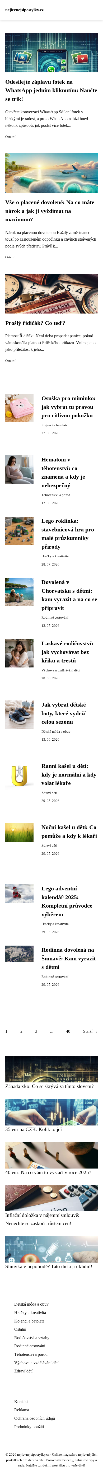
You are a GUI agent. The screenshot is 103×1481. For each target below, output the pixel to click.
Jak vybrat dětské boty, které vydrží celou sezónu (63, 713)
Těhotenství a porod (55, 495)
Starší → (90, 1031)
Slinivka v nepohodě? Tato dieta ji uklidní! (48, 1266)
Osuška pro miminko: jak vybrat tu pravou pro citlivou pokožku (68, 407)
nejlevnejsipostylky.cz (24, 10)
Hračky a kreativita (55, 556)
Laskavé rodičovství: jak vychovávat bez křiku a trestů (67, 652)
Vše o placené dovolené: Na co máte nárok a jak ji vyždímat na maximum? (49, 211)
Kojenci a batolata (54, 425)
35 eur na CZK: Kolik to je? (33, 1129)
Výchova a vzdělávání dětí (60, 670)
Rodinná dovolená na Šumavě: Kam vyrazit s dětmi (68, 958)
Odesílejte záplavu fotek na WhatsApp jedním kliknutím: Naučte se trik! (51, 90)
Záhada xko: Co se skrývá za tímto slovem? (49, 1086)
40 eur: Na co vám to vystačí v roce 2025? (48, 1172)
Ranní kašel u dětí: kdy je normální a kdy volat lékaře (68, 774)
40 (68, 1031)
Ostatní (10, 137)
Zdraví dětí (49, 793)
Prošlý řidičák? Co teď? (35, 323)
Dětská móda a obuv (56, 732)
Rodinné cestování (54, 617)
